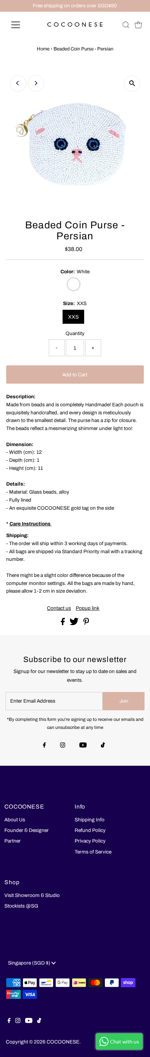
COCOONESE (63, 1042)
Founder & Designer (26, 830)
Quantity (75, 333)
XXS (73, 317)
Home (43, 49)
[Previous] (18, 83)
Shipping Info (89, 819)
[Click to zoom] (132, 83)
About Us (14, 819)
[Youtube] (83, 745)
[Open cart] (138, 25)
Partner (12, 841)
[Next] (36, 83)
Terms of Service (93, 852)
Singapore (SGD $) (29, 963)
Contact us (59, 608)
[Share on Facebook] (63, 623)
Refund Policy (90, 830)
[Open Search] (126, 25)
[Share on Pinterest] (86, 623)
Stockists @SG (21, 906)
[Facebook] (44, 745)
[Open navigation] (22, 25)
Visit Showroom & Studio (32, 895)
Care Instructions (30, 523)
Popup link (87, 608)
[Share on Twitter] (75, 623)
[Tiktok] (103, 745)
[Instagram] (62, 745)
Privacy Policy (90, 841)
